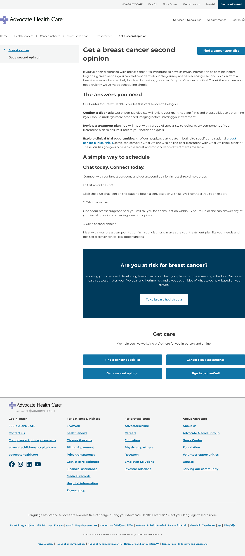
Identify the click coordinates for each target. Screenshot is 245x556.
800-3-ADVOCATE (132, 4)
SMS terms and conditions (192, 544)
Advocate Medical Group (201, 433)
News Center (192, 440)
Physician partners (139, 447)
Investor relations (138, 469)
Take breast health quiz (164, 299)
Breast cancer (103, 36)
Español (152, 4)
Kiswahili (195, 525)
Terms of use (169, 544)
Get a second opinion (122, 373)
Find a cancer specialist (221, 50)
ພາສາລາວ (140, 525)
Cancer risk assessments (206, 359)
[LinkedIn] (29, 465)
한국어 (130, 525)
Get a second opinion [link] (133, 36)
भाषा (95, 525)
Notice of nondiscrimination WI (141, 544)
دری (50, 525)
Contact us (17, 433)
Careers (130, 433)
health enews (77, 433)
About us (189, 426)
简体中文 (41, 525)
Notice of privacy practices (70, 544)
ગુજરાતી (69, 525)
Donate (188, 461)
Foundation (191, 447)
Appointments (216, 20)
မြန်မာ (32, 525)
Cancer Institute (50, 36)
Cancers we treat (77, 36)
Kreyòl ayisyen (83, 525)
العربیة (24, 525)
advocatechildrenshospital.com (32, 447)
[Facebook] (12, 465)
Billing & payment (80, 447)
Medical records (79, 476)
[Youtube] (38, 465)
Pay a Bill (210, 4)
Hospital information (82, 483)
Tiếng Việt (229, 525)
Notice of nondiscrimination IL (105, 544)
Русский (173, 525)
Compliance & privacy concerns (32, 440)
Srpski (183, 525)
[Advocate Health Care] (32, 20)
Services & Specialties (187, 20)
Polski (150, 525)
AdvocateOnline (137, 426)
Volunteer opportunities (201, 454)
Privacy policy (45, 544)
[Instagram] (20, 465)
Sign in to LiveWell (231, 4)
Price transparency (81, 454)
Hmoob (104, 525)
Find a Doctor (170, 4)
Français (58, 525)
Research (132, 454)
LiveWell (73, 426)
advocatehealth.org (23, 454)
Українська (208, 525)
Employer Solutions (139, 461)
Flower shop (76, 490)
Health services (23, 36)
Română (161, 525)
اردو (219, 525)
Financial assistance (82, 469)
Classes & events (79, 440)
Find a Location (191, 4)
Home (4, 36)
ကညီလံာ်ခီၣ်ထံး (117, 525)
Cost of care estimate (83, 461)
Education (132, 440)
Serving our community (200, 469)
